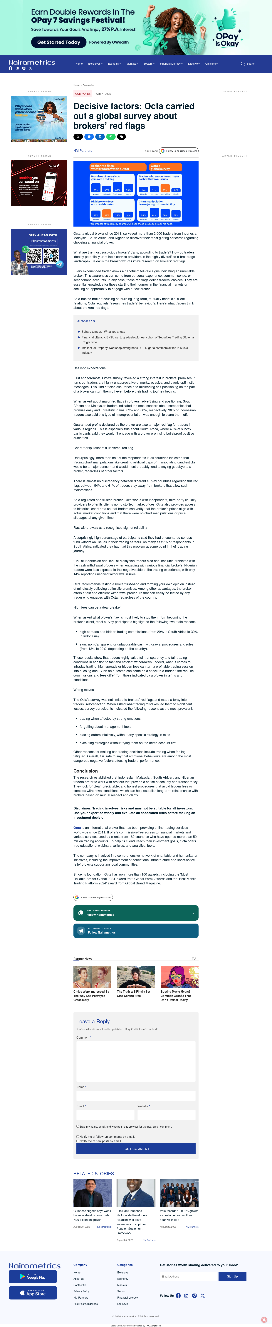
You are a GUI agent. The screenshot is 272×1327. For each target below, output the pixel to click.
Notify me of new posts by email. (101, 1141)
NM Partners (82, 150)
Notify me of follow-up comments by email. (107, 1136)
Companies (88, 85)
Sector (121, 1291)
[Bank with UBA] (39, 183)
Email (81, 1106)
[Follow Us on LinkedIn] (186, 1295)
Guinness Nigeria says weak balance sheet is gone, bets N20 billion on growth (92, 1215)
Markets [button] (131, 63)
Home (79, 63)
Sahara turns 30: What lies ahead (103, 331)
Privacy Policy (81, 1291)
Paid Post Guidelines (85, 1304)
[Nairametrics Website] (32, 62)
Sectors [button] (148, 63)
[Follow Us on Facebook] (178, 1295)
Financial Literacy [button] (170, 63)
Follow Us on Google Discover (181, 150)
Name (81, 1087)
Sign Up (232, 1276)
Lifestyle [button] (193, 63)
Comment (83, 1037)
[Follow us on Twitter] (30, 68)
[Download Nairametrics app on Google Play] (33, 1276)
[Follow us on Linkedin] (17, 68)
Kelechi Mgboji (104, 1226)
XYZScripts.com (154, 1325)
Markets (122, 1285)
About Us (78, 1278)
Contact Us (79, 1285)
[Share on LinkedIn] (100, 137)
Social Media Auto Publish (122, 1325)
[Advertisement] (233, 119)
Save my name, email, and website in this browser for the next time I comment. (126, 1126)
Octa (77, 827)
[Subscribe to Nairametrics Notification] (264, 1320)
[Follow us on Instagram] (24, 68)
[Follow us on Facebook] (10, 68)
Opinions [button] (210, 63)
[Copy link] (121, 137)
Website (143, 1106)
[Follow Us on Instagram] (194, 1295)
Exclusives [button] (94, 63)
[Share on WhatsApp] (111, 137)
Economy (122, 1278)
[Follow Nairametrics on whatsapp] (39, 252)
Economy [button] (113, 63)
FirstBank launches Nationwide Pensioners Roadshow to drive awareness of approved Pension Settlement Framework (132, 1222)
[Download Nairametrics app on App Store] (33, 1292)
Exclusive (122, 1272)
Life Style (122, 1304)
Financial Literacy (127, 1297)
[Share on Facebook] (89, 137)
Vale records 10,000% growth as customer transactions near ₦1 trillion (179, 1215)
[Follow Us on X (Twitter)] (202, 1295)
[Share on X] (78, 137)
